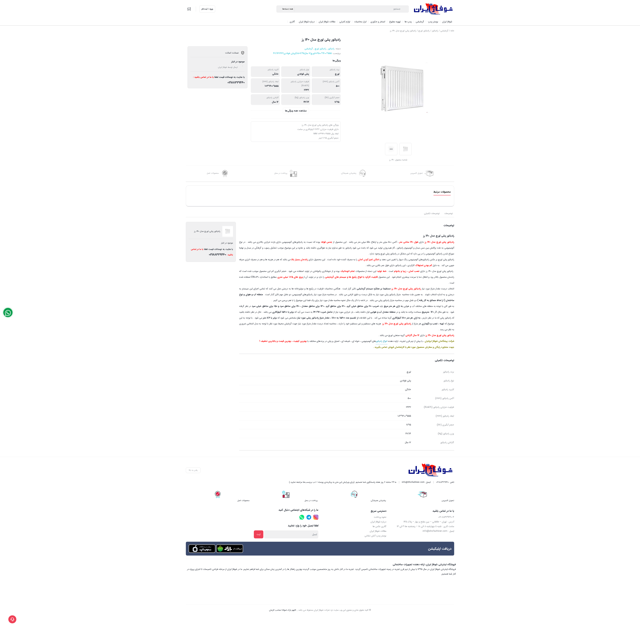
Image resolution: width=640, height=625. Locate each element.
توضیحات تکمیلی (432, 213)
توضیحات (448, 213)
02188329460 (236, 82)
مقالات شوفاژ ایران (378, 531)
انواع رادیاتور (381, 341)
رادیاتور (435, 30)
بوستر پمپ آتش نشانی (375, 536)
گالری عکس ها (379, 526)
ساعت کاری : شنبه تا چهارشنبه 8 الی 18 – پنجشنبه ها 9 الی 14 (425, 526)
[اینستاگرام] (315, 517)
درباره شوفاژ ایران (378, 522)
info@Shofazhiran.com (413, 482)
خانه (452, 30)
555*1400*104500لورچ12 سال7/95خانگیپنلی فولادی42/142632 (302, 53)
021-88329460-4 (446, 517)
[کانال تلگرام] (308, 517)
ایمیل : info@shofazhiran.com (438, 531)
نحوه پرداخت (380, 517)
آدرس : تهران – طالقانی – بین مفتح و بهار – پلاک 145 (429, 522)
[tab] (448, 213)
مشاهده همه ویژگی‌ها (296, 111)
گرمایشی (444, 30)
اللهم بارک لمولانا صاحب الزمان (282, 610)
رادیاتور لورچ (424, 30)
